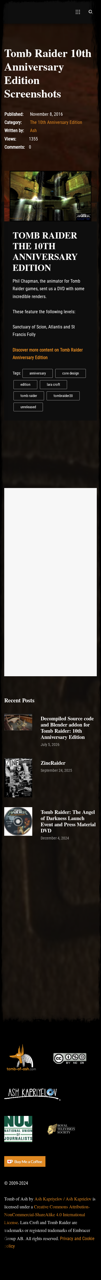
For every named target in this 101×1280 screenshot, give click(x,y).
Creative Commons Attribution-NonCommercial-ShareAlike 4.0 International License (47, 1214)
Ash (33, 130)
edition (25, 384)
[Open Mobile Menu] (77, 11)
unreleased (28, 407)
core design (70, 373)
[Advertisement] (50, 903)
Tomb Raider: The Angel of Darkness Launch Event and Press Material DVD (68, 821)
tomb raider (28, 396)
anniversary (37, 373)
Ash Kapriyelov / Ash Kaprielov (63, 1199)
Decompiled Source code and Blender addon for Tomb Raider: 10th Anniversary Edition (67, 727)
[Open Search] (90, 11)
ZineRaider (53, 762)
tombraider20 (63, 396)
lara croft (53, 384)
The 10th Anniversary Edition (56, 122)
